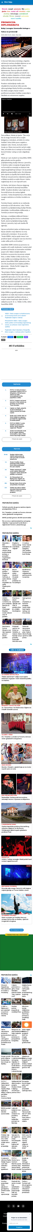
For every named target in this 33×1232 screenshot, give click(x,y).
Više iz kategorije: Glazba (16, 930)
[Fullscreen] (30, 113)
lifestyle (4, 9)
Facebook (10, 337)
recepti (10, 9)
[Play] (3, 113)
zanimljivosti (23, 14)
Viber (26, 337)
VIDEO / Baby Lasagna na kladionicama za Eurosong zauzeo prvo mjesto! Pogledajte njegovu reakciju (17, 315)
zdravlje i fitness (8, 16)
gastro (27, 9)
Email (3, 339)
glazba (4, 11)
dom (8, 11)
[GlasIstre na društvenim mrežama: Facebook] (9, 1206)
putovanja (25, 16)
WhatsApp (20, 337)
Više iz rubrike (17, 650)
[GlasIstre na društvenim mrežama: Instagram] (24, 1206)
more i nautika (16, 18)
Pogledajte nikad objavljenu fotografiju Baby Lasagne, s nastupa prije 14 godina (18, 331)
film (23, 9)
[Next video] (7, 113)
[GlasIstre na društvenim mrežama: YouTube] (19, 1206)
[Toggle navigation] (2, 2)
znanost (18, 16)
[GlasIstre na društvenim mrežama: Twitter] (14, 1206)
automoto (17, 9)
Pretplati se (19, 1227)
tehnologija (14, 14)
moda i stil (14, 11)
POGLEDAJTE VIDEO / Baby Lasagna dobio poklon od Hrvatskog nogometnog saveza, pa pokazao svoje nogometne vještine (18, 324)
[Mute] (12, 113)
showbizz (22, 11)
